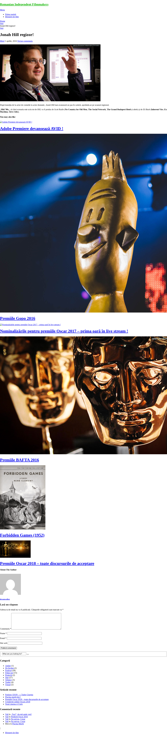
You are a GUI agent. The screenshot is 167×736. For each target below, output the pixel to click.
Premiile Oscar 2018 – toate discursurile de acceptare (47, 563)
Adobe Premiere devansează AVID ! (31, 128)
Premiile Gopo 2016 (17, 318)
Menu (2, 10)
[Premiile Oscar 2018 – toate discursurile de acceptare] (83, 549)
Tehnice (8, 680)
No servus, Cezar (18, 719)
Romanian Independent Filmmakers (24, 4)
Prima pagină (10, 14)
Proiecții (8, 675)
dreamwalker (5, 599)
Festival (8, 670)
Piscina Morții (18, 724)
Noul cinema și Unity (14, 704)
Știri (1, 23)
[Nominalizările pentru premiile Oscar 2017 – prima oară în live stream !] (83, 325)
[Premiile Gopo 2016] (83, 223)
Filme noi (9, 673)
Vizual (8, 684)
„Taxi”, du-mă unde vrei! (21, 714)
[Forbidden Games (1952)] (83, 497)
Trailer (8, 682)
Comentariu (5, 629)
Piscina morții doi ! (13, 697)
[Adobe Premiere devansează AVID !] (83, 122)
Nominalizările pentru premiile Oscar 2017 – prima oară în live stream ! (64, 331)
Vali (6, 714)
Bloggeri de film (12, 17)
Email (3, 638)
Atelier (8, 666)
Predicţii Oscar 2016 (19, 717)
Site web (3, 643)
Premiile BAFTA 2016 (19, 460)
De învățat (9, 668)
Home (2, 21)
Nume (3, 633)
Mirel (2, 41)
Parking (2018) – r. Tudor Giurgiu (19, 695)
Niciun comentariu (25, 41)
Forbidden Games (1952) (22, 535)
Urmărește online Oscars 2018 (17, 702)
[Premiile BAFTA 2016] (83, 395)
